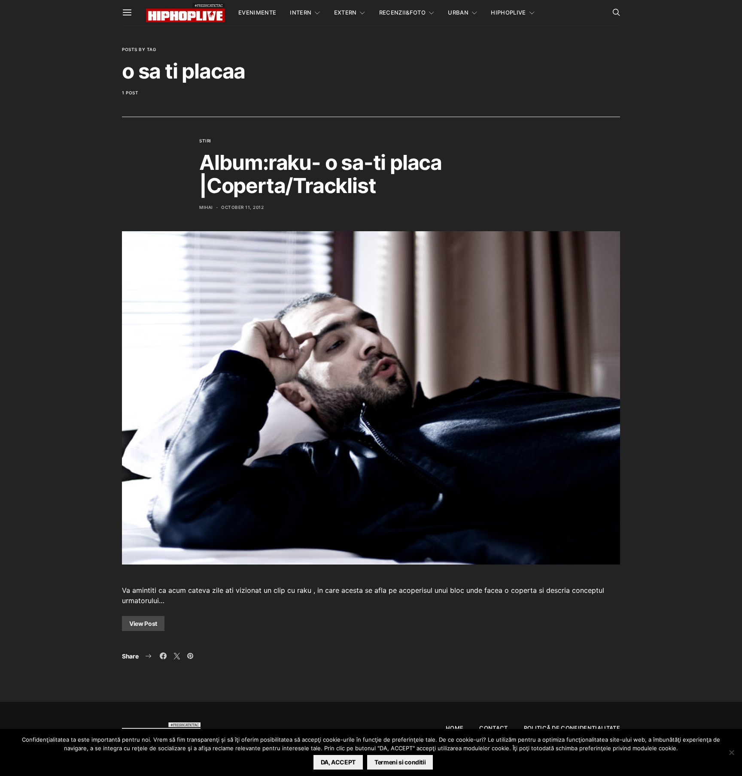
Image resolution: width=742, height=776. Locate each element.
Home (454, 728)
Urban (458, 12)
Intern (300, 12)
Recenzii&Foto (402, 12)
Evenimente (257, 12)
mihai (206, 207)
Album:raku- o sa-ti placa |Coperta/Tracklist (320, 174)
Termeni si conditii (400, 762)
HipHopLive (508, 12)
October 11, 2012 (242, 207)
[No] (731, 752)
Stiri (205, 140)
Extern (345, 12)
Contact (493, 728)
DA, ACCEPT (338, 762)
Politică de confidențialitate (572, 728)
